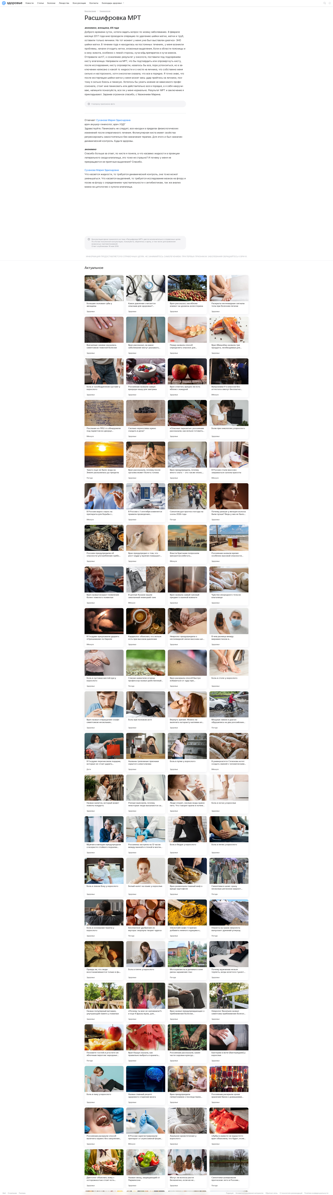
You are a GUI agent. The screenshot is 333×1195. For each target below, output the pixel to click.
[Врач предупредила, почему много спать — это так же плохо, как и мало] (187, 461)
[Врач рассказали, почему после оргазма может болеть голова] (145, 461)
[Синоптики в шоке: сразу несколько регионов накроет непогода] (228, 877)
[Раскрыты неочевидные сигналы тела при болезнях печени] (228, 294)
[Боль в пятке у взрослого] (228, 835)
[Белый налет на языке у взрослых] (145, 877)
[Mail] (4, 3)
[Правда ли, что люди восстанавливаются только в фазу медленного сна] (104, 960)
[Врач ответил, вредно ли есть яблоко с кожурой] (187, 377)
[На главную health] (14, 3)
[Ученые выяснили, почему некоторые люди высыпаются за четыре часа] (145, 794)
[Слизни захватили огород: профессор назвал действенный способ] (145, 669)
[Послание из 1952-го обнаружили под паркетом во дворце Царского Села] (104, 419)
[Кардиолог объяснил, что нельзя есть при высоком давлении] (145, 627)
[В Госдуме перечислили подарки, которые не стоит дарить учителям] (104, 752)
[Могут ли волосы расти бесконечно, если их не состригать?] (187, 1168)
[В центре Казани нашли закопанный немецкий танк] (145, 585)
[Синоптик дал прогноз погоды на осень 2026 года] (187, 502)
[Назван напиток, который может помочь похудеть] (104, 794)
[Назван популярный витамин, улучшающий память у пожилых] (104, 1002)
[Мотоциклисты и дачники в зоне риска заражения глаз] (187, 960)
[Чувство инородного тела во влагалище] (228, 585)
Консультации (90, 11)
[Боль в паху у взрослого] (104, 1085)
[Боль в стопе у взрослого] (228, 669)
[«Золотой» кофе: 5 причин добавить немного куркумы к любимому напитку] (187, 918)
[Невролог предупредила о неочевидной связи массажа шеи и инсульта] (187, 627)
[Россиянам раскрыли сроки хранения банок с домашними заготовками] (228, 1085)
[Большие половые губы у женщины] (104, 294)
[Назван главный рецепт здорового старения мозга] (145, 1085)
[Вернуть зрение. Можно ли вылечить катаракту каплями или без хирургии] (187, 710)
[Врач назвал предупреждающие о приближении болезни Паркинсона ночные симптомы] (187, 1002)
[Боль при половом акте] (145, 710)
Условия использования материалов (249, 1193)
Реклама (22, 1193)
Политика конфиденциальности (316, 1193)
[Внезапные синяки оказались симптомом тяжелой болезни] (104, 336)
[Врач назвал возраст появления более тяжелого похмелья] (104, 585)
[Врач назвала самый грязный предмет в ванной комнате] (187, 585)
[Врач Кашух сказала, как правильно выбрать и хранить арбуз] (145, 1043)
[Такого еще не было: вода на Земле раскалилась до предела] (104, 461)
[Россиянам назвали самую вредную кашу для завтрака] (145, 377)
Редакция (229, 1193)
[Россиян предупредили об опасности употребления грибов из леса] (104, 544)
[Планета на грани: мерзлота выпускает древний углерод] (228, 918)
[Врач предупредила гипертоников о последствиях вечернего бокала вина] (187, 1085)
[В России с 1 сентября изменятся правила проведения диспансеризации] (145, 502)
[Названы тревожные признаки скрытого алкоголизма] (145, 752)
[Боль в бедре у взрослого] (187, 835)
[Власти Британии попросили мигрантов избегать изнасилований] (187, 544)
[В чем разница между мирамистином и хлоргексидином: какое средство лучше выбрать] (228, 627)
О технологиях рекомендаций (291, 1193)
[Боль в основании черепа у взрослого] (104, 918)
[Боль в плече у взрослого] (145, 960)
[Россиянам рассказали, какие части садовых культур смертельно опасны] (187, 1043)
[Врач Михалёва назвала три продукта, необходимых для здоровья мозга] (228, 336)
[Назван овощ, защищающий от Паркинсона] (145, 1168)
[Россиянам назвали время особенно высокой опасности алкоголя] (228, 544)
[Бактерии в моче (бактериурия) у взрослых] (228, 1043)
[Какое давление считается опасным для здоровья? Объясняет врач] (145, 294)
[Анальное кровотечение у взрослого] (187, 1127)
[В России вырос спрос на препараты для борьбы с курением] (104, 502)
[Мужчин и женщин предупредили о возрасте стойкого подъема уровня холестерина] (104, 835)
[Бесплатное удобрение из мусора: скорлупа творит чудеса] (145, 918)
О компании (12, 1193)
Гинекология (105, 11)
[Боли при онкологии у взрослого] (228, 419)
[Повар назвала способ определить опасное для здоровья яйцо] (187, 336)
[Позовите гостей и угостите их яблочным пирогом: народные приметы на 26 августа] (104, 1043)
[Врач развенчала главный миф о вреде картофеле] (187, 877)
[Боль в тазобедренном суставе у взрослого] (104, 377)
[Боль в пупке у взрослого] (187, 752)
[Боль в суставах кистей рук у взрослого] (104, 669)
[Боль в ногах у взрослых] (228, 794)
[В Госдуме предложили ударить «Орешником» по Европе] (104, 627)
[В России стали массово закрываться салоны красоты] (228, 461)
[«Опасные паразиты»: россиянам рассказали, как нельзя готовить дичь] (187, 419)
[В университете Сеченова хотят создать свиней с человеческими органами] (228, 752)
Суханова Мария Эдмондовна (113, 120)
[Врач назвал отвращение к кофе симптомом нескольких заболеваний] (104, 710)
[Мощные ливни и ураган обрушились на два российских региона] (228, 710)
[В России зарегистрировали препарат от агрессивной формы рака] (145, 1127)
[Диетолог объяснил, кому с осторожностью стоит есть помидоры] (104, 1168)
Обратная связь (271, 1193)
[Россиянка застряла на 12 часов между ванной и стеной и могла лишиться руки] (145, 835)
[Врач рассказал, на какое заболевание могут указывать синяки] (145, 336)
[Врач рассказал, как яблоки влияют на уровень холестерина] (187, 294)
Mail (4, 1193)
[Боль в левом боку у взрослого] (104, 877)
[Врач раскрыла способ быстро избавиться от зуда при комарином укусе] (187, 669)
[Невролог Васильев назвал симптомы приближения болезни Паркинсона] (228, 1002)
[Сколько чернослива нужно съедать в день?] (145, 419)
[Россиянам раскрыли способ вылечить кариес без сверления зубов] (104, 1127)
